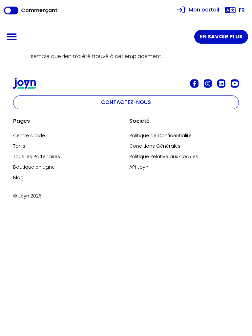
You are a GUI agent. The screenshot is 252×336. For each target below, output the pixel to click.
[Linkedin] (221, 83)
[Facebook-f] (194, 83)
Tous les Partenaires (36, 156)
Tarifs (19, 146)
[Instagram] (208, 83)
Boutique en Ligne (34, 167)
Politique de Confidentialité (160, 135)
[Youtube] (235, 83)
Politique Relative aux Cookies (163, 156)
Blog (18, 177)
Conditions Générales (154, 146)
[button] (12, 37)
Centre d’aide (29, 135)
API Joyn (138, 167)
